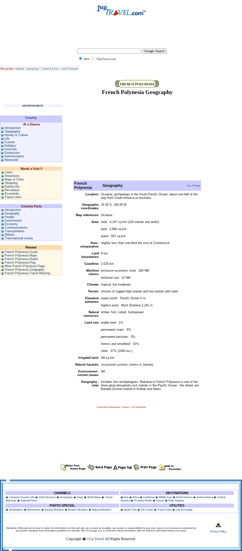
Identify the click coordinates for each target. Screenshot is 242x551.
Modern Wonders (78, 509)
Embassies (12, 152)
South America (204, 497)
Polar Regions (176, 500)
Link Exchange (184, 509)
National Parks (29, 500)
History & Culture (16, 135)
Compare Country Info (22, 497)
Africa (135, 497)
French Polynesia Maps (21, 255)
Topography (12, 131)
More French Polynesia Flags (25, 266)
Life (6, 138)
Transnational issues (19, 238)
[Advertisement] (121, 35)
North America (184, 497)
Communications (16, 227)
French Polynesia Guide (21, 252)
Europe (160, 500)
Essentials (12, 193)
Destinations (16, 509)
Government (13, 220)
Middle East (165, 497)
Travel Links (13, 197)
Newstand (11, 160)
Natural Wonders (101, 509)
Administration (14, 156)
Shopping (11, 183)
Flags (80, 497)
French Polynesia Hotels (21, 259)
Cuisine (9, 142)
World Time (130, 509)
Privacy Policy (218, 531)
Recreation (12, 190)
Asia (126, 497)
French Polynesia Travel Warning (27, 273)
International (33, 68)
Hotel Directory (47, 497)
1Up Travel (95, 539)
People (9, 217)
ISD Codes (147, 509)
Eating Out (12, 186)
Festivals (10, 149)
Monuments (34, 509)
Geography (12, 213)
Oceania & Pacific (50, 68)
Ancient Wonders (54, 509)
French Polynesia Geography (24, 269)
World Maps (94, 497)
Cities (9, 172)
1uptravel (19, 68)
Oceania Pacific (143, 500)
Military (10, 234)
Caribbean (149, 497)
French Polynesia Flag (20, 262)
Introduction (12, 128)
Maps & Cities (14, 179)
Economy (11, 224)
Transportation (14, 231)
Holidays (10, 145)
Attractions (12, 176)
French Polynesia (69, 68)
